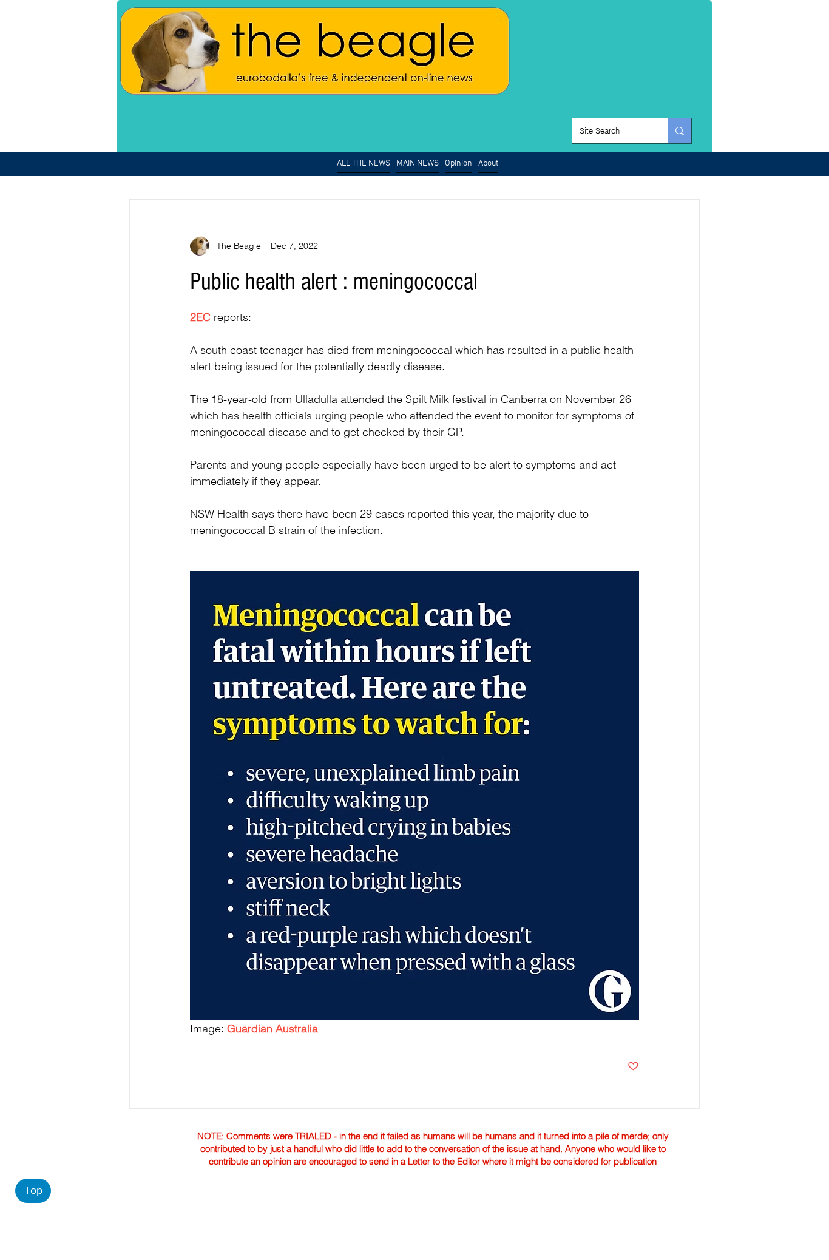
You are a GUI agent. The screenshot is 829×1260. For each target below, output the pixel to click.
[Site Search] (679, 130)
